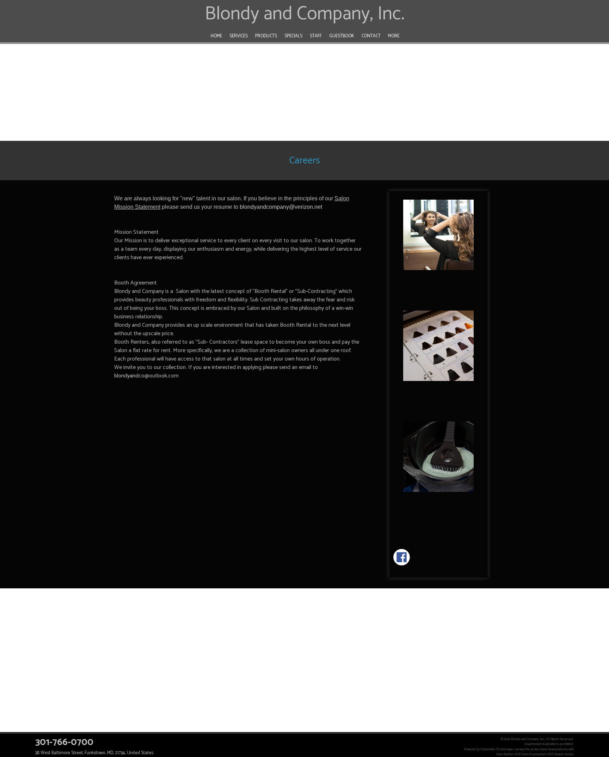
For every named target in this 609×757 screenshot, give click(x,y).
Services (238, 36)
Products (266, 36)
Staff (316, 36)
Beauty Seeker (564, 754)
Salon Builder (504, 754)
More (393, 36)
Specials (293, 36)
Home (216, 36)
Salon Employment (534, 754)
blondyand (126, 376)
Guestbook (341, 36)
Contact (371, 36)
